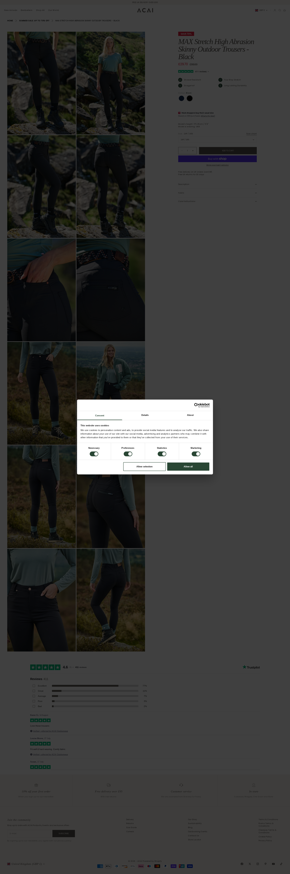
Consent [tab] (99, 415)
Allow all (188, 466)
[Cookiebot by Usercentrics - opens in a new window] (196, 405)
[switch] (128, 453)
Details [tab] (145, 415)
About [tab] (190, 415)
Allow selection (144, 466)
